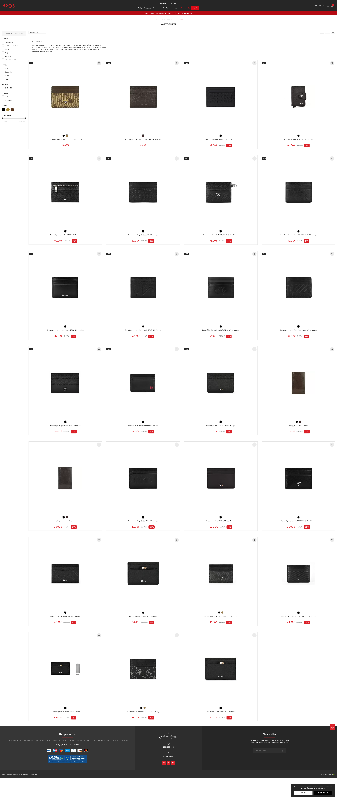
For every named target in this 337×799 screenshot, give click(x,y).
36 (322, 32)
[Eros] (9, 5)
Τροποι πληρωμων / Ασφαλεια (98, 741)
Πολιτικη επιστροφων (76, 741)
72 (327, 32)
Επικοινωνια (28, 741)
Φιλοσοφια (17, 741)
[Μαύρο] (3, 109)
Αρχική (156, 19)
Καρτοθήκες (179, 19)
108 (333, 32)
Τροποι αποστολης (59, 741)
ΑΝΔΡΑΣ (162, 19)
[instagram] (168, 763)
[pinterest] (173, 763)
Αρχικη (9, 741)
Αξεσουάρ (170, 19)
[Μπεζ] (8, 109)
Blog (37, 741)
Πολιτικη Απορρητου (120, 741)
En (316, 6)
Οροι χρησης (45, 741)
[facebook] (164, 763)
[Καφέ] (12, 109)
